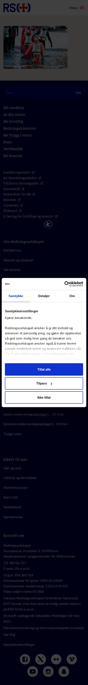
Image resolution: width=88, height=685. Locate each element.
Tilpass (41, 383)
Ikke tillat (44, 397)
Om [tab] (72, 296)
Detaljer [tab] (44, 296)
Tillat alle (44, 369)
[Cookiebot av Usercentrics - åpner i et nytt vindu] (64, 284)
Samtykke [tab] (16, 296)
